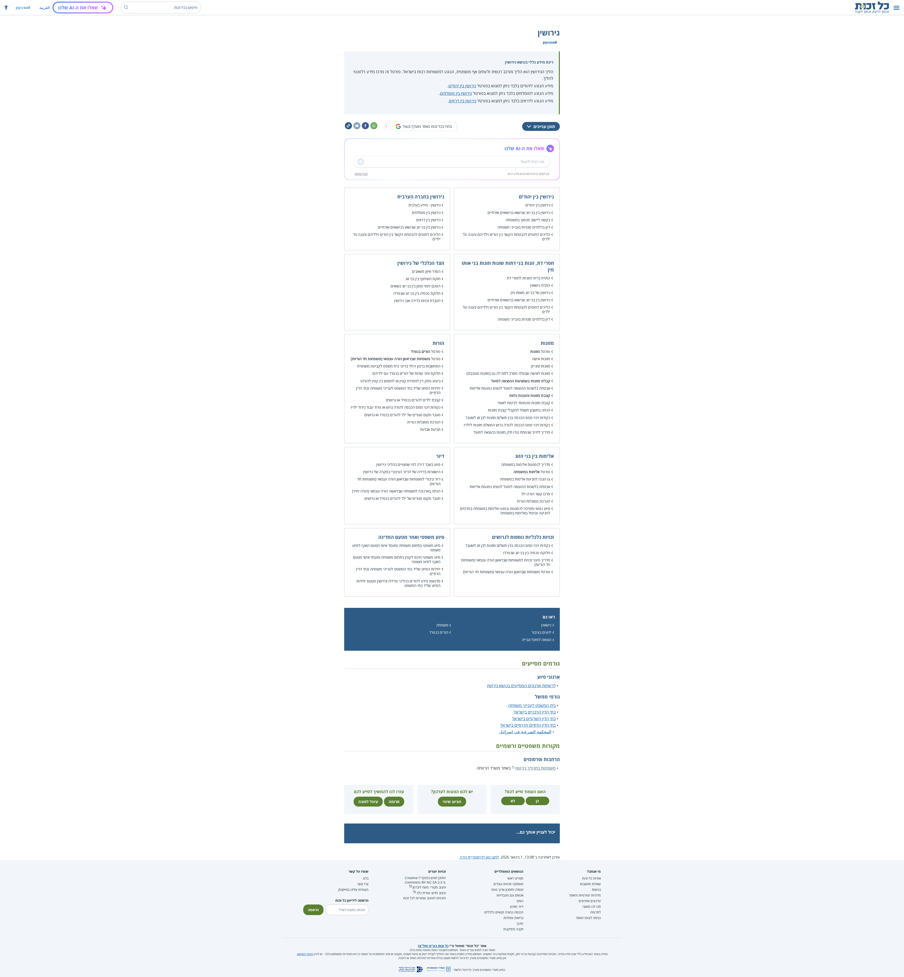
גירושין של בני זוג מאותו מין (530, 292)
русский (23, 7)
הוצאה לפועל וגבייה (536, 639)
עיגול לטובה (368, 801)
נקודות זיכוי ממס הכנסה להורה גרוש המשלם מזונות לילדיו (507, 425)
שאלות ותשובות (590, 884)
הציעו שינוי (452, 801)
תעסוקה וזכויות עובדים (508, 884)
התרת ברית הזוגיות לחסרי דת (528, 278)
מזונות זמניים (540, 366)
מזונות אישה (541, 358)
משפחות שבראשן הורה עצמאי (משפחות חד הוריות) (390, 358)
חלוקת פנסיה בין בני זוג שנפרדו (416, 293)
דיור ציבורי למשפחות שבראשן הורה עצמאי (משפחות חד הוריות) (398, 481)
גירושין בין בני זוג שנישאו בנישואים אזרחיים (519, 212)
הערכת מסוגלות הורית (423, 422)
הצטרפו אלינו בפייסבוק (353, 889)
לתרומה (595, 912)
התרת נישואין (540, 285)
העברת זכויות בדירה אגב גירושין (417, 300)
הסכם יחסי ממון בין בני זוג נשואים (415, 286)
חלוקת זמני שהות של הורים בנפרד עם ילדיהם (406, 373)
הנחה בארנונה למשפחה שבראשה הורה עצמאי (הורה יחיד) (396, 491)
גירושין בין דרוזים (462, 101)
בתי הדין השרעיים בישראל (534, 718)
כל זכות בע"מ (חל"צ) (433, 946)
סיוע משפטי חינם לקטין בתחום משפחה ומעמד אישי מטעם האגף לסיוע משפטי (396, 559)
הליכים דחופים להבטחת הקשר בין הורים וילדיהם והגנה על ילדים (506, 237)
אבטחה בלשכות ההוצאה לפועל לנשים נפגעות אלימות (510, 388)
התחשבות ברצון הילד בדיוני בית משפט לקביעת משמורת (398, 366)
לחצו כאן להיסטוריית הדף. (479, 857)
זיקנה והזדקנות (513, 929)
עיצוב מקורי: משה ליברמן (429, 887)
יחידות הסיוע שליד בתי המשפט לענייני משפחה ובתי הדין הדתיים (398, 390)
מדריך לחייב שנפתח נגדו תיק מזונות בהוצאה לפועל (512, 432)
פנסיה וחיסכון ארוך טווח (507, 889)
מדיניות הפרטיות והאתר (585, 895)
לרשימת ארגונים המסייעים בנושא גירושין (521, 685)
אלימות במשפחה (526, 471)
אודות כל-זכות (591, 878)
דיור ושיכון (516, 906)
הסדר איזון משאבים (426, 271)
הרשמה (313, 910)
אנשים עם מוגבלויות (509, 895)
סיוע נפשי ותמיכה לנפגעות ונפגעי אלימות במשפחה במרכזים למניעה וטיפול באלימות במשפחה (505, 511)
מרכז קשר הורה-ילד (535, 494)
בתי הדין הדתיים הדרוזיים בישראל (528, 725)
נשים (520, 901)
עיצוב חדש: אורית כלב (431, 893)
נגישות (596, 889)
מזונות (535, 351)
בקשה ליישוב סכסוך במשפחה (528, 219)
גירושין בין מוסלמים (456, 93)
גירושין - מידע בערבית (424, 205)
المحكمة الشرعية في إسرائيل (525, 732)
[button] (896, 8)
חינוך (520, 923)
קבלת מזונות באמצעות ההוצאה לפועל (520, 381)
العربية (44, 7)
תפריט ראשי (515, 878)
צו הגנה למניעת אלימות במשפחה (525, 479)
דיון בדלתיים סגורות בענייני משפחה (523, 227)
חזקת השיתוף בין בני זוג (423, 278)
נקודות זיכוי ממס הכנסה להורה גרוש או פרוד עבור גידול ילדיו (395, 407)
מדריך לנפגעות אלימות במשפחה (525, 464)
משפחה (442, 625)
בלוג (365, 878)
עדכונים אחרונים (590, 901)
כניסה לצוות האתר (588, 918)
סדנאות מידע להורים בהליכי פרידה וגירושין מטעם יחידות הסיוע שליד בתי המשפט (398, 583)
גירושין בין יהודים (462, 86)
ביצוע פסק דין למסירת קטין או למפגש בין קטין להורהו (400, 381)
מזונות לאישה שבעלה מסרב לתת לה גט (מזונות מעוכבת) (508, 373)
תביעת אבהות (430, 429)
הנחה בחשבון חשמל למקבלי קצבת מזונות (519, 410)
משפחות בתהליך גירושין (535, 768)
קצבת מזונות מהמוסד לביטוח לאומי (524, 402)
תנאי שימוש (361, 174)
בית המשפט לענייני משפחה (532, 705)
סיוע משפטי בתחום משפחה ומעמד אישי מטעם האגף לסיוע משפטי (396, 548)
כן (537, 800)
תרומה (394, 801)
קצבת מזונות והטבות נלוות (529, 395)
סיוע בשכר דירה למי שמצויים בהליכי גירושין (408, 464)
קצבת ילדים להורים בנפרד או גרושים (413, 400)
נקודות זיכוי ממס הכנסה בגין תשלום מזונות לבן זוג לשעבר (507, 417)
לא (513, 800)
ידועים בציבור (541, 632)
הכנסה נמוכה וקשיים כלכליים (503, 912)
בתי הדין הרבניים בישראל (535, 712)
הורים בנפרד (420, 351)
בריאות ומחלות (513, 918)
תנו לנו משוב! (591, 906)
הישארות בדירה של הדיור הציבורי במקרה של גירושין (401, 471)
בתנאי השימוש (305, 954)
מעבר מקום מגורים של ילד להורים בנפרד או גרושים (402, 414)
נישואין (546, 625)
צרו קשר (362, 884)
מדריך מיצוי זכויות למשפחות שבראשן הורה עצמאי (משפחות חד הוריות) (505, 562)
